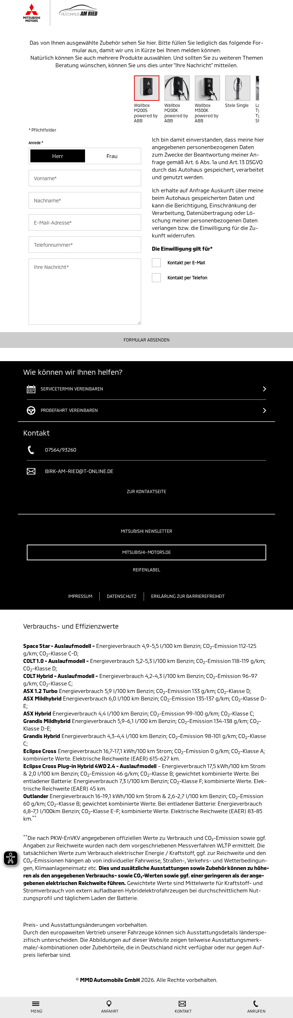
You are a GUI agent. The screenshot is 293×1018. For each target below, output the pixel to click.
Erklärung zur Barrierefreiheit (188, 596)
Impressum (80, 596)
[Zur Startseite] (70, 13)
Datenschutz (121, 596)
